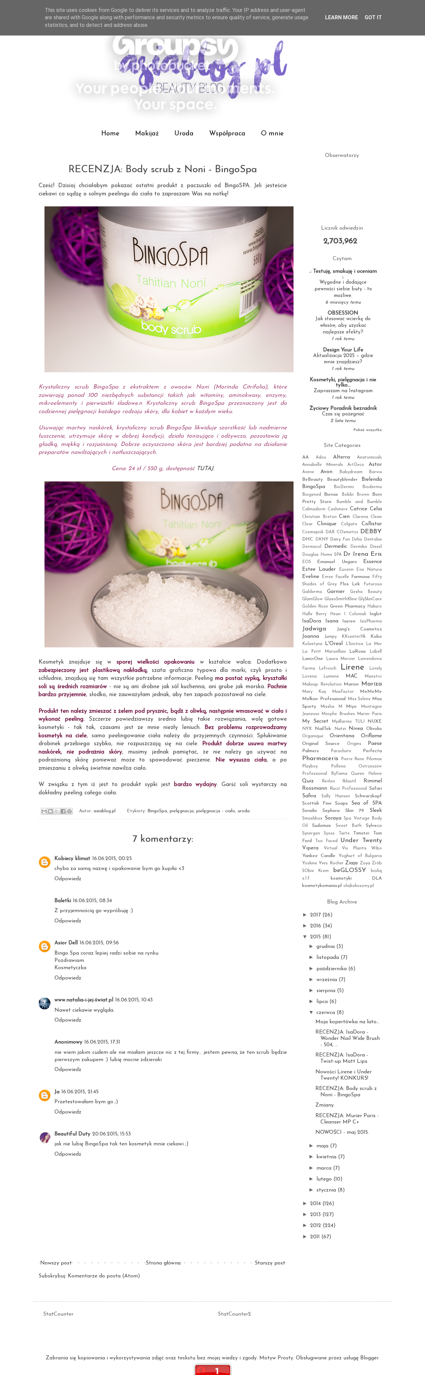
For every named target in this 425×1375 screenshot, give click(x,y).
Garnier (336, 591)
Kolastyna (312, 644)
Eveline (310, 576)
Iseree (349, 621)
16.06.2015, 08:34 (92, 901)
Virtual (330, 848)
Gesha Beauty (366, 592)
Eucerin (346, 569)
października (332, 969)
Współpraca (227, 133)
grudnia (326, 946)
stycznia (327, 1190)
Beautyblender (342, 479)
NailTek (323, 728)
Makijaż (147, 133)
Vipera (310, 848)
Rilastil (349, 781)
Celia (376, 509)
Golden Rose (315, 606)
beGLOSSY (349, 870)
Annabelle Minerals (322, 465)
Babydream (351, 472)
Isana (331, 621)
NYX (307, 729)
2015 (316, 937)
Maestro (373, 676)
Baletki (62, 901)
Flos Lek (350, 584)
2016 (316, 926)
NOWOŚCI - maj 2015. (342, 1132)
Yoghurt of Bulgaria (360, 856)
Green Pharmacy (347, 606)
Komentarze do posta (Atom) (104, 1276)
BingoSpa (157, 811)
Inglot (376, 614)
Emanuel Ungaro (337, 561)
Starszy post (270, 1263)
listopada (328, 957)
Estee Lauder (319, 569)
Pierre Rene (353, 759)
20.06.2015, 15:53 (111, 1134)
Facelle (342, 577)
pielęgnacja (182, 811)
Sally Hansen (335, 796)
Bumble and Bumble (359, 502)
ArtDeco (355, 465)
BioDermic (344, 487)
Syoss (329, 833)
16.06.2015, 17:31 (102, 1042)
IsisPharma (371, 621)
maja (323, 1146)
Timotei (361, 833)
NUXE (375, 721)
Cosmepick (312, 532)
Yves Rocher (331, 863)
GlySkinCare (370, 599)
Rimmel (373, 781)
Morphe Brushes (338, 714)
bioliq (376, 871)
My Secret (315, 721)
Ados (321, 457)
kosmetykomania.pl (322, 885)
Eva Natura (369, 569)
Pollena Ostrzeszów (356, 766)
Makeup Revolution (322, 684)
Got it (373, 17)
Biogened (311, 494)
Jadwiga (314, 629)
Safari (375, 788)
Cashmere (338, 509)
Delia (357, 539)
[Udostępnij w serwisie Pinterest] (69, 811)
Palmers (310, 751)
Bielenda (372, 479)
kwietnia (327, 1157)
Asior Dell (66, 943)
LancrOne (312, 658)
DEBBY (371, 532)
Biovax (331, 494)
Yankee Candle (318, 855)
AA (305, 457)
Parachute (341, 751)
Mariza (371, 684)
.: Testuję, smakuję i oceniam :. (343, 274)
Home (110, 133)
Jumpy (330, 636)
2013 (316, 1214)
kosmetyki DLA (356, 878)
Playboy (310, 766)
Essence (372, 561)
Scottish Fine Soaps (325, 803)
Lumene (331, 676)
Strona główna (163, 1263)
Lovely (375, 668)
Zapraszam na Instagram (343, 391)
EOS (306, 562)
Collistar (372, 524)
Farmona (360, 576)
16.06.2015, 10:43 (134, 1000)
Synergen (311, 833)
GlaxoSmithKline (340, 599)
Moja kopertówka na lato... (347, 1022)
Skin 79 (354, 810)
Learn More (341, 17)
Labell (376, 651)
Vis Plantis (354, 848)
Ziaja (351, 863)
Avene (308, 472)
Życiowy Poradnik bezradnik (343, 408)
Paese (375, 743)
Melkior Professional (324, 698)
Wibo (376, 848)
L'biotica (354, 644)
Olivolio (374, 728)
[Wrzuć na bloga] (50, 811)
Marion (351, 684)
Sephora (331, 810)
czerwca (326, 1012)
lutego (324, 1179)
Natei (340, 729)
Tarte (344, 833)
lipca (322, 1001)
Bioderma (372, 487)
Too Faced (326, 841)
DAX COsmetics (341, 532)
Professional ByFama (324, 773)
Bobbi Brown (355, 494)
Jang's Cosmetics (359, 629)
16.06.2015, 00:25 (112, 858)
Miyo (351, 706)
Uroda (184, 133)
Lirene (352, 667)
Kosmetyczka (70, 968)
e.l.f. (306, 878)
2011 (315, 1237)
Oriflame (371, 736)
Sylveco (374, 825)
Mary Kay (314, 691)
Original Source (321, 743)
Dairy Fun (340, 539)
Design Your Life (343, 350)
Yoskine (309, 863)
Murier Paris (369, 714)
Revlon (328, 781)
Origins (354, 744)
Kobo (376, 636)
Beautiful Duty (72, 1134)
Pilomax (374, 759)
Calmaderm (313, 509)
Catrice (358, 509)
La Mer (374, 644)
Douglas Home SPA (322, 554)
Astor (375, 464)
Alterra (341, 457)
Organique (312, 736)
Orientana (342, 736)
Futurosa (373, 584)
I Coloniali (355, 614)
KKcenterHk (354, 636)
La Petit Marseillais (324, 651)
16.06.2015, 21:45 (80, 1092)
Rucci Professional (348, 788)
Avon (326, 471)
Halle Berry (314, 614)
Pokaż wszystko (368, 430)
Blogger (369, 1358)
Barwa (375, 472)
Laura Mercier (341, 659)
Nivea (356, 728)
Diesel (376, 546)
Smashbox (312, 818)
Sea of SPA (366, 803)
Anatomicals (369, 457)
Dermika (358, 546)
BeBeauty (312, 479)
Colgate (349, 524)
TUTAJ (205, 468)
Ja (56, 1092)
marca (324, 1168)
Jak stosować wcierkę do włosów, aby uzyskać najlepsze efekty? (343, 326)
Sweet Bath (349, 826)
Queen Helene (366, 773)
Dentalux (373, 539)
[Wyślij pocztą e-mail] (44, 811)
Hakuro (374, 606)
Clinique (326, 524)
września (327, 979)
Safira (309, 796)
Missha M (331, 706)
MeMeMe (371, 691)
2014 (316, 1203)
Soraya (333, 818)
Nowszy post (56, 1263)
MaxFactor (343, 691)
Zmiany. (325, 1105)
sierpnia (326, 990)
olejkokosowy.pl (358, 886)
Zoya (365, 863)
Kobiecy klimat (72, 858)
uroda (244, 811)
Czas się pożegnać (343, 414)
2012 (316, 1225)
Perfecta (372, 751)
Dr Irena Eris (362, 554)
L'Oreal (334, 643)
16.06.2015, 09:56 (99, 943)
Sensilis (309, 810)
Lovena (309, 676)
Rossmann (314, 788)
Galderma (312, 592)
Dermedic (335, 546)
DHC (307, 539)
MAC (352, 676)
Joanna (310, 636)
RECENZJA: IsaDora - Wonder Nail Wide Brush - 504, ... (347, 1039)
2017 (316, 915)
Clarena (360, 517)
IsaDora (311, 621)
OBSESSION (343, 313)
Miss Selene (359, 699)
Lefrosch (327, 668)
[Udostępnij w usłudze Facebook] (63, 811)
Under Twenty (361, 840)
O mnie (272, 133)
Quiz (308, 781)
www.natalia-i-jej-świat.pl (83, 1000)
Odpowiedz (67, 879)
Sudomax (321, 825)
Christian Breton (319, 517)
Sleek (376, 810)
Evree (327, 577)
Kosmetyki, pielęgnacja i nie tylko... (343, 382)
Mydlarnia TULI (348, 721)
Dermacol (311, 546)
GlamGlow (312, 599)
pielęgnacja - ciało (215, 811)
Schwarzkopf (368, 796)
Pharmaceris (320, 759)
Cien (344, 516)
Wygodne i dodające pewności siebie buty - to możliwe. (343, 289)
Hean (335, 614)
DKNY (321, 539)
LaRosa (357, 651)
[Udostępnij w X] (56, 811)
